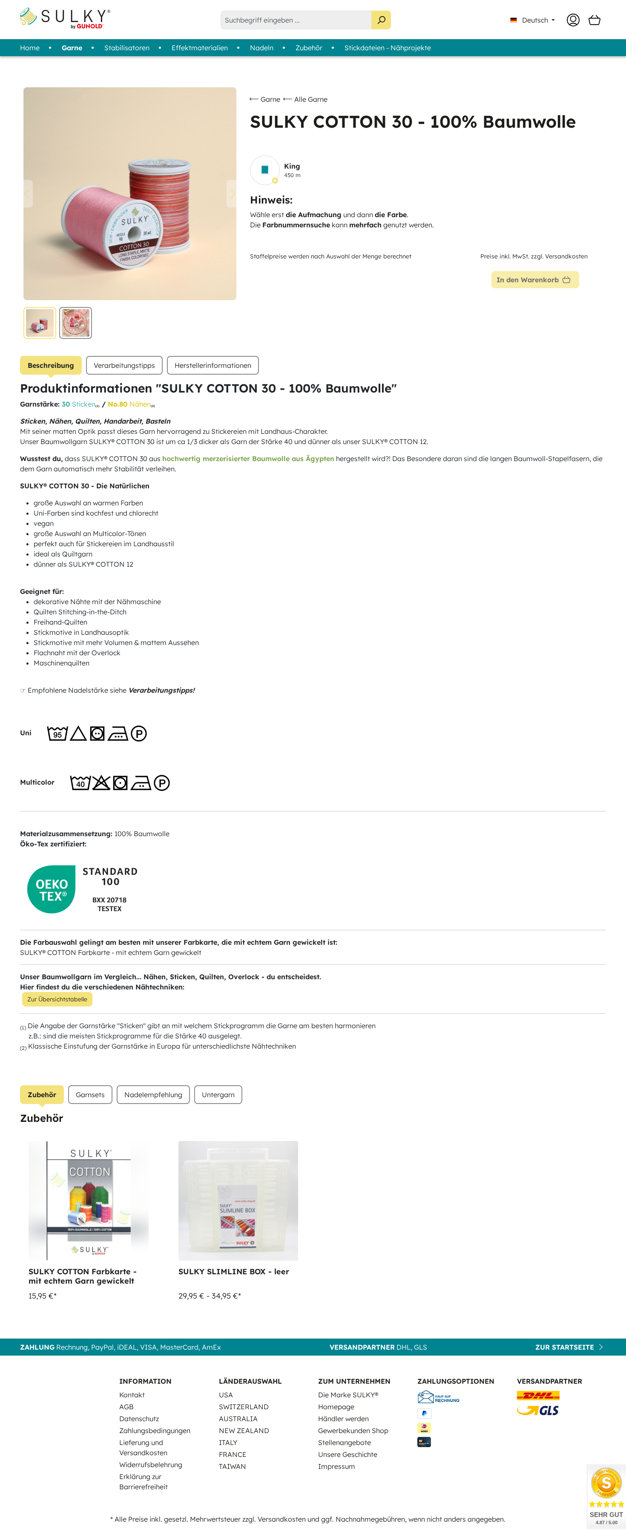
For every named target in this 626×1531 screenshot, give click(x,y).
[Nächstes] (233, 194)
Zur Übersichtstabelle (57, 999)
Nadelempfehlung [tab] (153, 1094)
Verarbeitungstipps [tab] (124, 365)
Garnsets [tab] (90, 1094)
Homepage (336, 1406)
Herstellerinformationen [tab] (213, 365)
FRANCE (233, 1454)
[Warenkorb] (594, 20)
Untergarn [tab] (218, 1094)
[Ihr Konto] (573, 20)
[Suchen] (381, 20)
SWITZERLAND (244, 1406)
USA (226, 1395)
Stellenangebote (344, 1442)
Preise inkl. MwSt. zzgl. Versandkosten (534, 256)
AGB (126, 1406)
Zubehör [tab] (42, 1094)
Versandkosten (282, 1519)
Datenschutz (139, 1418)
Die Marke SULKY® (348, 1395)
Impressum (336, 1466)
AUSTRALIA (238, 1418)
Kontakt (132, 1395)
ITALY (228, 1442)
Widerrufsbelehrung (150, 1464)
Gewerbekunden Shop (353, 1430)
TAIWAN (232, 1466)
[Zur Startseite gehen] (65, 18)
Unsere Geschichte (347, 1454)
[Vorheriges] (26, 194)
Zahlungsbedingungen (154, 1430)
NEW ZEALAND (244, 1430)
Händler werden (343, 1418)
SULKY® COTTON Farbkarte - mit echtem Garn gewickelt (110, 952)
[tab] (51, 365)
